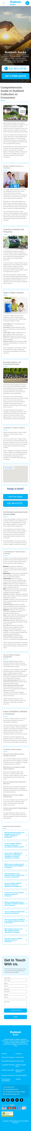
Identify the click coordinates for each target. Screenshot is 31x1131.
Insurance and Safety (8, 1070)
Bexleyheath (6, 573)
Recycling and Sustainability (6, 1079)
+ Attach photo (15, 1010)
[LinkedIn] (17, 1100)
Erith (4, 589)
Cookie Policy (20, 1061)
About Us (4, 1053)
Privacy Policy (20, 1057)
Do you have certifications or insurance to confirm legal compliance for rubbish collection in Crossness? (13, 855)
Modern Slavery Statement (20, 1070)
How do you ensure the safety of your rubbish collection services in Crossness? (14, 921)
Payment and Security (8, 1075)
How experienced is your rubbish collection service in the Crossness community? (14, 875)
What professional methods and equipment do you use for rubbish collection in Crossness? (14, 835)
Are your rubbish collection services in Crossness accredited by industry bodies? (14, 845)
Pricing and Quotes (21, 1075)
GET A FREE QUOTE (15, 76)
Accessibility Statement (8, 1061)
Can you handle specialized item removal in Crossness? (14, 912)
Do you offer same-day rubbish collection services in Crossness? (14, 894)
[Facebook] (3, 1100)
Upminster (6, 609)
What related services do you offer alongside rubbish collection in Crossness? (13, 930)
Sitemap (18, 1079)
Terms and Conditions (8, 1057)
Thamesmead (7, 578)
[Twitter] (8, 1100)
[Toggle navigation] (4, 3)
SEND (15, 1017)
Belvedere (6, 566)
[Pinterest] (21, 1100)
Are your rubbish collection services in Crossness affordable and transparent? (13, 885)
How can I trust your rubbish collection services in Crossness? (13, 940)
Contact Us (19, 1053)
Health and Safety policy (21, 1065)
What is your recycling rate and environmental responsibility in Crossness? (14, 866)
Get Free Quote (15, 496)
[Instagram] (12, 1100)
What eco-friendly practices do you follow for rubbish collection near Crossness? (14, 903)
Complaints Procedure (8, 1065)
